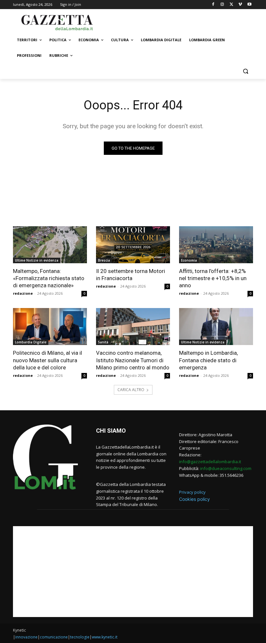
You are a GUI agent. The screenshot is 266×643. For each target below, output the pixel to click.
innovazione (26, 637)
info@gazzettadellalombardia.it (210, 461)
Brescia (104, 260)
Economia (189, 260)
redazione (23, 293)
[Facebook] (213, 4)
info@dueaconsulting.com (225, 468)
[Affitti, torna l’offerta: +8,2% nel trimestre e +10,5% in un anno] (216, 244)
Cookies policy (194, 499)
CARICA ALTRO (130, 389)
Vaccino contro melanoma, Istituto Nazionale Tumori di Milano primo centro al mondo (132, 360)
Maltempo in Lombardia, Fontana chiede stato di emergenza (208, 360)
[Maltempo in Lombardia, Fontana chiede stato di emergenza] (216, 326)
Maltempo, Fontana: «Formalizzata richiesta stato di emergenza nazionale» (48, 278)
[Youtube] (249, 4)
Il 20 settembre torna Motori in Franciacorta (130, 274)
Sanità (103, 342)
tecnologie (80, 637)
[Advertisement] (177, 21)
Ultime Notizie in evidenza (36, 260)
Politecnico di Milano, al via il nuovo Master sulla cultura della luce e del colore (47, 360)
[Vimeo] (240, 4)
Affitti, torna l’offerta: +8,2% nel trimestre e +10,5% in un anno (213, 278)
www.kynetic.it (104, 637)
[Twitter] (231, 4)
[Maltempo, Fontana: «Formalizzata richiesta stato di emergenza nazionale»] (50, 244)
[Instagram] (222, 4)
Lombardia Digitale (30, 342)
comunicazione (54, 637)
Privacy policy (192, 492)
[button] (245, 71)
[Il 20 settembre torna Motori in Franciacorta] (133, 244)
